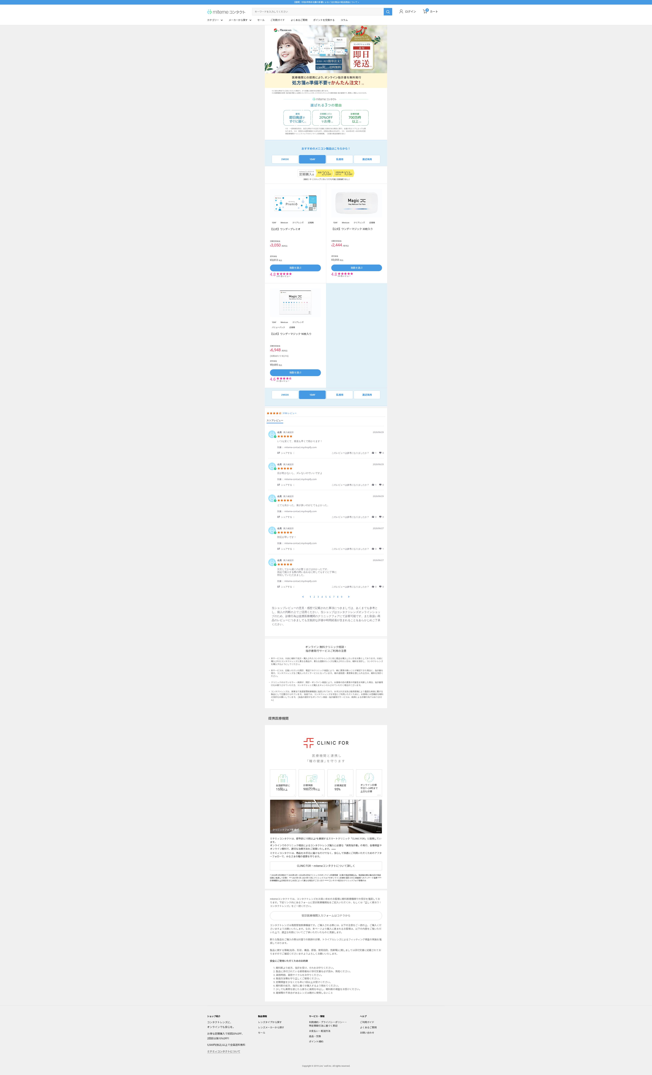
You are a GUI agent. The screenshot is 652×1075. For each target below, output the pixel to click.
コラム (344, 20)
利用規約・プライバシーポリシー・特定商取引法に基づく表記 (328, 1024)
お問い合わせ (367, 1032)
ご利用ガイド (277, 20)
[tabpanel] (326, 512)
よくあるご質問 (299, 20)
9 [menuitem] (341, 596)
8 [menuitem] (337, 596)
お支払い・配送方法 (319, 1031)
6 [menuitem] (330, 596)
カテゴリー (213, 20)
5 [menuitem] (326, 596)
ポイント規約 (316, 1041)
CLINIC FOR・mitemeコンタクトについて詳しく (326, 866)
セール (261, 20)
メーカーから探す (238, 20)
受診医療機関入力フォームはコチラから (326, 915)
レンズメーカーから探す (271, 1027)
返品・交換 (315, 1036)
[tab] (275, 421)
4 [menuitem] (322, 596)
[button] (286, 452)
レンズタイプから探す (270, 1022)
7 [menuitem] (333, 596)
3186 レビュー (290, 413)
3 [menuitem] (318, 596)
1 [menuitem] (310, 596)
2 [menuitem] (314, 596)
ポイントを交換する (324, 20)
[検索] (388, 11)
